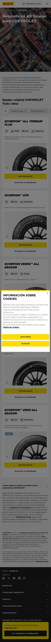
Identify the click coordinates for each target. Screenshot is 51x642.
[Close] (47, 293)
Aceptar (25, 344)
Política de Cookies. (11, 327)
